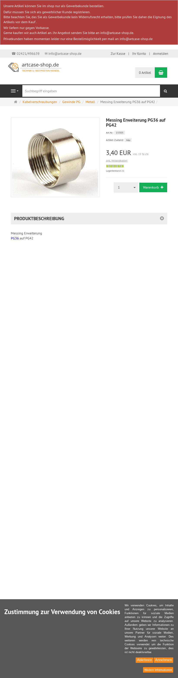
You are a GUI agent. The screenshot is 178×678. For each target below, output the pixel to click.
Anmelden (160, 53)
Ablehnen (144, 660)
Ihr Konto (139, 53)
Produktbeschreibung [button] (39, 218)
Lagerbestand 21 (115, 171)
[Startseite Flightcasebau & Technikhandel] (35, 67)
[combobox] (126, 187)
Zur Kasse (118, 53)
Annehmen (163, 660)
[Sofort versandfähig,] (115, 166)
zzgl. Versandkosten (116, 160)
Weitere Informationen (158, 670)
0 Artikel (145, 72)
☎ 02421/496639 (26, 53)
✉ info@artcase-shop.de (63, 53)
